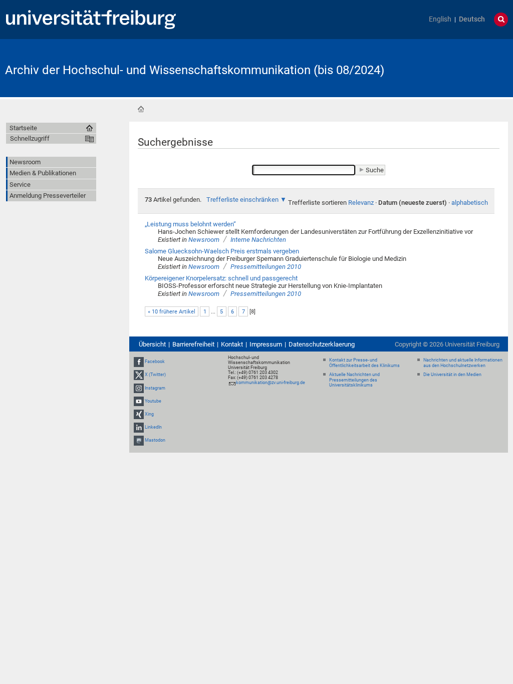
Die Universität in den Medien (452, 374)
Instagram (155, 388)
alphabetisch (469, 202)
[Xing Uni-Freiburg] (139, 414)
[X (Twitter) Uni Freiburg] (139, 374)
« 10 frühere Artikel (171, 311)
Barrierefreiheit (193, 344)
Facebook (155, 361)
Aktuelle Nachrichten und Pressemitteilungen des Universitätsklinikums (354, 380)
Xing (149, 414)
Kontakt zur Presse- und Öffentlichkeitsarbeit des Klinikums (364, 363)
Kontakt (232, 344)
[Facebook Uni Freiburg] (139, 361)
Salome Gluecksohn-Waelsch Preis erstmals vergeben (222, 251)
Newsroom (203, 239)
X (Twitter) (155, 374)
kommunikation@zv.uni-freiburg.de (270, 382)
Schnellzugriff (30, 138)
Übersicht (152, 344)
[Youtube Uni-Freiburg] (139, 401)
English (440, 19)
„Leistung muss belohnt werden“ (190, 224)
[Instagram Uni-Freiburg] (139, 388)
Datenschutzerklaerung (322, 344)
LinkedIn (153, 427)
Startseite (141, 109)
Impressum (265, 344)
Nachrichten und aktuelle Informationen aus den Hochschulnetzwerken (462, 363)
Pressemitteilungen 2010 (265, 266)
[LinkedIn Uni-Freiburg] (139, 427)
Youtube (153, 401)
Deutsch (472, 19)
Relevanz (361, 202)
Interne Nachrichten (258, 239)
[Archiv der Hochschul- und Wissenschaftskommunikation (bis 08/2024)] (459, 67)
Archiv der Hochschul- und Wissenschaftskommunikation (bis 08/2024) (194, 70)
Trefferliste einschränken (242, 199)
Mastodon (155, 440)
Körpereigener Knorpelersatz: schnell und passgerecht (221, 278)
